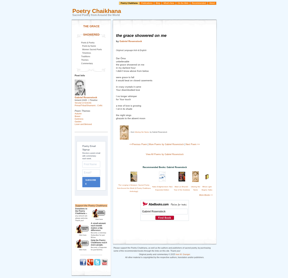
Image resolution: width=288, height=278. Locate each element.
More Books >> (206, 195)
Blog (158, 3)
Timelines (86, 53)
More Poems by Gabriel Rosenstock (166, 144)
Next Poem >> (193, 144)
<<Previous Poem (138, 144)
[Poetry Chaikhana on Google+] (90, 265)
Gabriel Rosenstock (131, 41)
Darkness (79, 119)
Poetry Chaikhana (129, 3)
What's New (169, 3)
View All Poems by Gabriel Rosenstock (165, 154)
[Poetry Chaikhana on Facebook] (83, 265)
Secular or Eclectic (83, 103)
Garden (78, 121)
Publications (146, 3)
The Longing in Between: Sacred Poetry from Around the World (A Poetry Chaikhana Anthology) (134, 188)
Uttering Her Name (142, 132)
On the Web (183, 3)
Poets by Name (89, 46)
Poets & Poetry (87, 43)
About (212, 3)
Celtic (99, 105)
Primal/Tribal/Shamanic (85, 105)
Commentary (87, 63)
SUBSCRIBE (90, 182)
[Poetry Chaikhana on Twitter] (97, 265)
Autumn (78, 113)
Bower (77, 116)
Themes (84, 60)
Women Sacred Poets (92, 49)
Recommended (199, 3)
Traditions (85, 56)
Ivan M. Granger (183, 254)
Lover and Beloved (83, 124)
